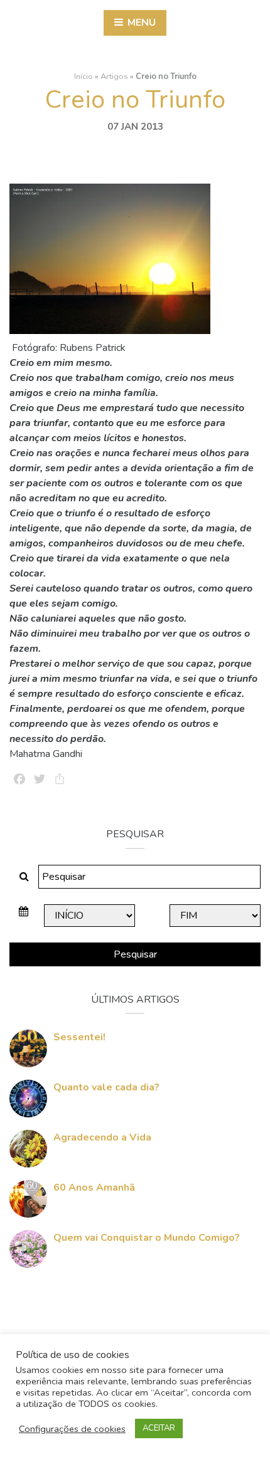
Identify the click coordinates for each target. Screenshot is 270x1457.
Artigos (114, 76)
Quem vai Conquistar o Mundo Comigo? (146, 1238)
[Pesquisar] (24, 876)
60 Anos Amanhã (94, 1187)
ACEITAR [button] (159, 1428)
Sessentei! (79, 1037)
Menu (140, 22)
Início (83, 76)
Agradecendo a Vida (102, 1137)
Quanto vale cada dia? (106, 1087)
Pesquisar (135, 954)
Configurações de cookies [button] (72, 1428)
